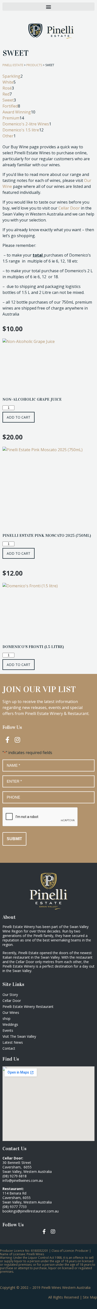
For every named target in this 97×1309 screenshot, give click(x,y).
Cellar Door (69, 208)
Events (7, 1030)
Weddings (10, 1024)
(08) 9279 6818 (14, 1176)
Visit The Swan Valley (19, 1036)
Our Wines (10, 1012)
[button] (48, 6)
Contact (8, 1048)
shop (6, 1018)
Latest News (12, 1042)
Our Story (10, 994)
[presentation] (40, 817)
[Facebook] (44, 1231)
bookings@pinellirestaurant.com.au (30, 1211)
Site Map (90, 1297)
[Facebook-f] (7, 740)
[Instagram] (17, 740)
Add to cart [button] (18, 417)
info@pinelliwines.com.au (22, 1180)
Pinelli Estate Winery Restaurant (27, 1006)
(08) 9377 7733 (14, 1206)
